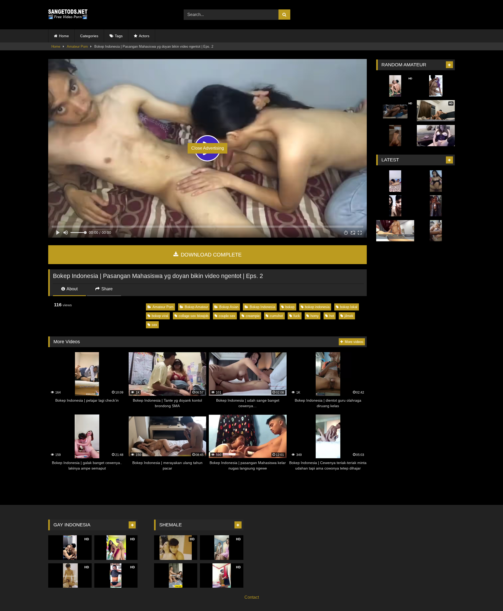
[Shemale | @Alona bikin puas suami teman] (176, 575)
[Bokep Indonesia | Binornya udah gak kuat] (436, 231)
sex (154, 325)
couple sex (227, 316)
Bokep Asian (228, 307)
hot (331, 316)
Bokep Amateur (196, 307)
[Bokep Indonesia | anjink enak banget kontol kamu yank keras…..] (436, 181)
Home (64, 36)
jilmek (349, 316)
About (72, 289)
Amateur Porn (77, 46)
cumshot (276, 316)
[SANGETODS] (68, 14)
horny (314, 316)
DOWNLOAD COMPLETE (210, 255)
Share (106, 289)
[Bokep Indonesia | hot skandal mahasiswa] (395, 135)
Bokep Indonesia (262, 307)
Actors (144, 36)
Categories (89, 36)
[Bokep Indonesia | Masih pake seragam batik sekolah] (436, 206)
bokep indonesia (317, 307)
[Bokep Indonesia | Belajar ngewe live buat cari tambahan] (395, 206)
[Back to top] (487, 595)
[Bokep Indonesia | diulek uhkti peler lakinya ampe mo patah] (436, 86)
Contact (251, 597)
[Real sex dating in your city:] (436, 135)
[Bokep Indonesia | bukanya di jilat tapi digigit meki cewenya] (395, 181)
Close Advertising (207, 148)
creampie (253, 316)
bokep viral (160, 316)
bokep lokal (348, 307)
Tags (119, 36)
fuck (296, 316)
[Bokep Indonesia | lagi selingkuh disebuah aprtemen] (395, 231)
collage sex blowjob (193, 316)
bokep (289, 307)
